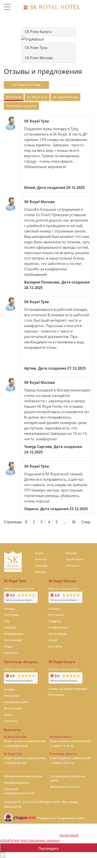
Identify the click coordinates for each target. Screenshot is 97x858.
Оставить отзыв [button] (26, 85)
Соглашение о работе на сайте (67, 778)
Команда (41, 565)
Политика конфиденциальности (19, 791)
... (64, 521)
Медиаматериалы (16, 783)
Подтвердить (48, 848)
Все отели (13, 97)
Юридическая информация (23, 776)
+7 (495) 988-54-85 (16, 746)
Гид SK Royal (74, 559)
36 (74, 521)
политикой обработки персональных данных (39, 838)
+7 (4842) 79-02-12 (61, 763)
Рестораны (11, 615)
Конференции (13, 634)
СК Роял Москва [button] (39, 57)
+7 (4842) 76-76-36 (61, 746)
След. (86, 521)
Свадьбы (10, 627)
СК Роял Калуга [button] (38, 31)
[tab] (48, 32)
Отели (39, 553)
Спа (6, 621)
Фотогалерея (13, 640)
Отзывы (71, 553)
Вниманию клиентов (64, 787)
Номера (9, 609)
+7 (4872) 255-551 (15, 763)
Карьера (41, 572)
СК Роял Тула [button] (36, 47)
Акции (8, 646)
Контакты (72, 565)
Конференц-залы (16, 702)
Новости (41, 559)
